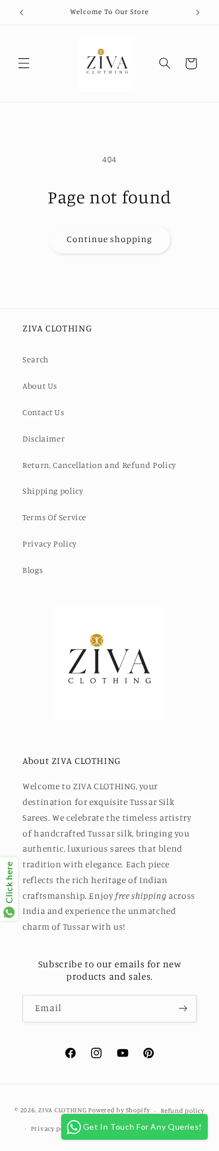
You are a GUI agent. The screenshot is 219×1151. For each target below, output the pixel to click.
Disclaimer (43, 438)
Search (35, 359)
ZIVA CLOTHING (62, 1110)
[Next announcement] (197, 12)
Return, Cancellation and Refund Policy (99, 465)
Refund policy (182, 1110)
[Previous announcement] (21, 12)
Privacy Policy (49, 543)
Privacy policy (53, 1128)
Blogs (32, 570)
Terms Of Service (54, 517)
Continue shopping (110, 239)
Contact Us (43, 412)
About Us (39, 385)
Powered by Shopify (118, 1110)
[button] (23, 63)
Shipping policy (52, 490)
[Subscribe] (183, 1008)
